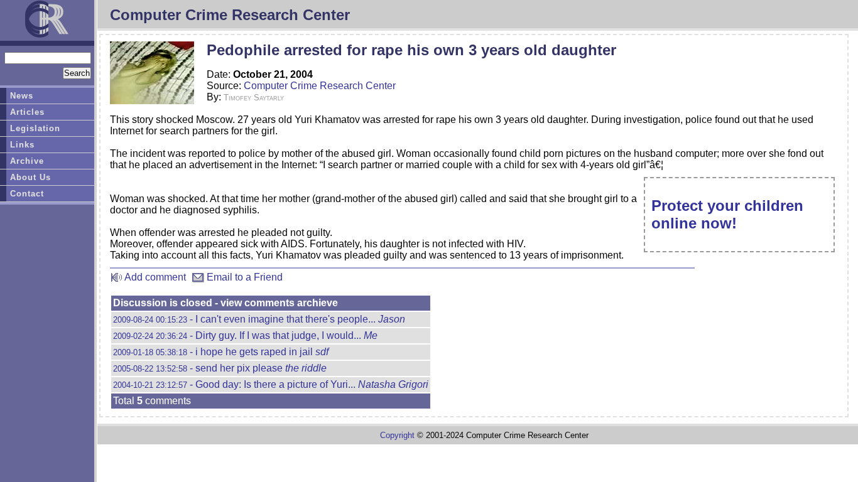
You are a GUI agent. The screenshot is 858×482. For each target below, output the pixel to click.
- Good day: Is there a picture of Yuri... (270, 384)
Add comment (154, 277)
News (21, 95)
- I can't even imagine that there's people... (259, 319)
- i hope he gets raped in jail (221, 351)
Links (22, 144)
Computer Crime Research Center (320, 85)
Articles (27, 112)
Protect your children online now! (727, 214)
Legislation (35, 128)
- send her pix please (220, 368)
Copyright (397, 435)
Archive (27, 161)
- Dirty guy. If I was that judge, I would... (245, 335)
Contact (27, 193)
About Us (30, 177)
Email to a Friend (243, 277)
